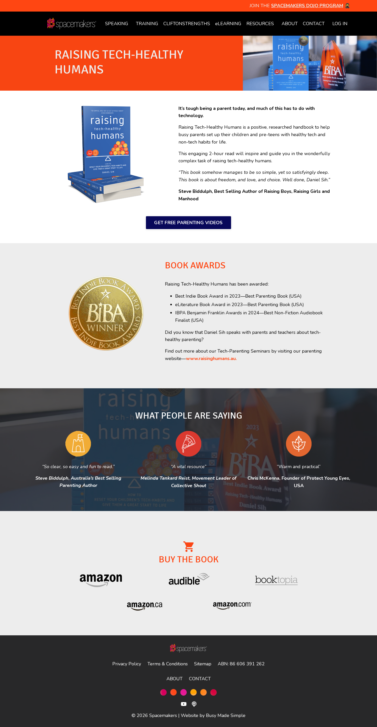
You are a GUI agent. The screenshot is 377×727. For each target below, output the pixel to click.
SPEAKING (116, 24)
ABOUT (290, 24)
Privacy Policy (126, 664)
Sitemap (202, 664)
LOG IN (340, 24)
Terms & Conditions (167, 664)
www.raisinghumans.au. (211, 358)
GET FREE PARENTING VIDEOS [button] (188, 223)
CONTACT (314, 24)
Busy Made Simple (225, 715)
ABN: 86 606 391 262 (241, 664)
